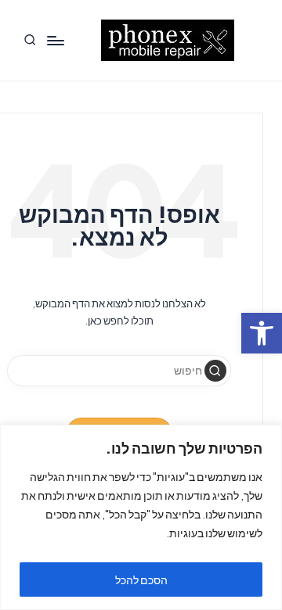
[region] (141, 517)
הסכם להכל (141, 579)
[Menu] (55, 40)
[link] (261, 333)
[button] (215, 371)
